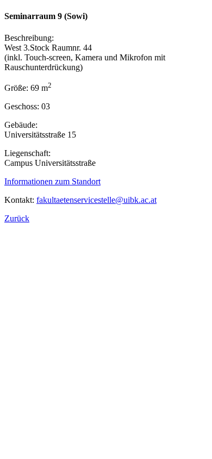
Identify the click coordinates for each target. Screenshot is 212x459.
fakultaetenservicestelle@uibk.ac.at (96, 199)
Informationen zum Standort (52, 181)
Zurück (16, 218)
